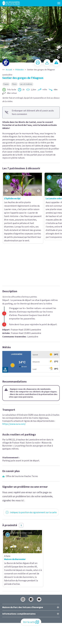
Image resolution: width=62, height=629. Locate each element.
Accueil (9, 69)
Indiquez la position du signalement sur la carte (33, 443)
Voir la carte (29, 622)
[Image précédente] (3, 31)
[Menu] (59, 3)
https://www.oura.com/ (14, 354)
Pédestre (19, 69)
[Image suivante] (58, 31)
